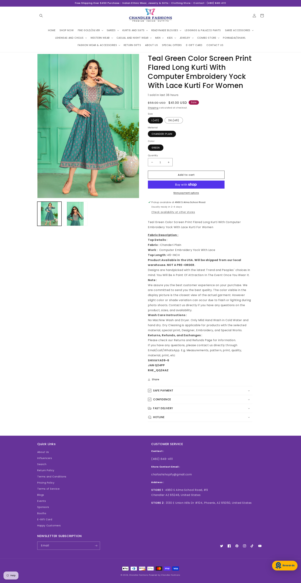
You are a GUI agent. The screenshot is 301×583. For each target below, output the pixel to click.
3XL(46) (173, 120)
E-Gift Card (44, 519)
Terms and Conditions (51, 476)
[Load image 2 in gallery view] (75, 214)
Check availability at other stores (173, 212)
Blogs (40, 495)
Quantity (153, 155)
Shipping (153, 107)
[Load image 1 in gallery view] (49, 214)
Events (41, 501)
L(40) (155, 120)
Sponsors (43, 507)
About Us (43, 452)
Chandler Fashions (138, 575)
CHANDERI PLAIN (162, 134)
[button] (41, 16)
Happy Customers (49, 525)
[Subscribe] (96, 546)
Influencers (44, 458)
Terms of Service (48, 489)
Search (42, 464)
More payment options (186, 192)
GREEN (156, 147)
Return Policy (45, 470)
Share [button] (155, 379)
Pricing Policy (45, 482)
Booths (41, 513)
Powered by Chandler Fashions (164, 575)
